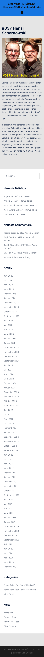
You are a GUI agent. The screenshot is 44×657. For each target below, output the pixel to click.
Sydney (29, 653)
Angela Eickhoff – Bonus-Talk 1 (18, 196)
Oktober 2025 (10, 311)
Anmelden (8, 612)
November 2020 (11, 531)
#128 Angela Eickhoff (29, 233)
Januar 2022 (9, 477)
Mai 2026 (8, 280)
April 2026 (8, 284)
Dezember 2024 (11, 347)
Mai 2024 (8, 370)
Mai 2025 (8, 325)
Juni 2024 (8, 365)
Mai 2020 (8, 553)
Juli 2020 (8, 544)
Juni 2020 (8, 549)
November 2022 (11, 441)
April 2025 (8, 329)
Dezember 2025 (11, 302)
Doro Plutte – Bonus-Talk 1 (16, 214)
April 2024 (8, 374)
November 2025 (11, 307)
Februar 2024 (10, 383)
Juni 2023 (8, 410)
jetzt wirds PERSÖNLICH (22, 3)
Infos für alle (9, 594)
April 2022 (8, 463)
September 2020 (11, 540)
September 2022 (11, 450)
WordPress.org (10, 626)
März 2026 (9, 289)
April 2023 (8, 419)
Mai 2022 (8, 459)
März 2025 (9, 334)
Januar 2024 (9, 388)
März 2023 (9, 423)
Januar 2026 (9, 298)
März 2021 (8, 513)
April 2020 (8, 558)
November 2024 (11, 352)
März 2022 (9, 468)
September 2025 (11, 316)
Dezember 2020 (11, 526)
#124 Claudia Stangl (21, 257)
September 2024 (11, 361)
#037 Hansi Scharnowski (14, 30)
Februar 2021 (10, 517)
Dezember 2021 (11, 481)
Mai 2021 (8, 504)
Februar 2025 (10, 338)
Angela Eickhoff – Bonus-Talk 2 (18, 201)
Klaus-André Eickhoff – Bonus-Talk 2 (20, 210)
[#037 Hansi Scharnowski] (22, 58)
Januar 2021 (9, 522)
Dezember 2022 (11, 437)
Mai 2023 (8, 414)
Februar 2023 (10, 428)
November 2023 (11, 396)
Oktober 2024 (10, 356)
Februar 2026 (10, 293)
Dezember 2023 (11, 392)
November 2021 (11, 486)
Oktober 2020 (10, 535)
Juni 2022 (8, 455)
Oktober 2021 (10, 490)
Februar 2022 (10, 472)
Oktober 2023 (10, 401)
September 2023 (11, 405)
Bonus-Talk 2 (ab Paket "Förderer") (20, 589)
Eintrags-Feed (10, 617)
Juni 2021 (8, 499)
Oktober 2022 (10, 446)
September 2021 (11, 495)
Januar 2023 (9, 432)
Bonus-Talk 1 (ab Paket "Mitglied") (19, 585)
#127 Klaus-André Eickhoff (24, 253)
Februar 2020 (10, 567)
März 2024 (9, 379)
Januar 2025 (9, 343)
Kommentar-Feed (11, 621)
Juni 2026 (8, 276)
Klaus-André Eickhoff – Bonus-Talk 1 (20, 205)
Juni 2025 (8, 320)
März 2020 (9, 562)
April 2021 (8, 508)
